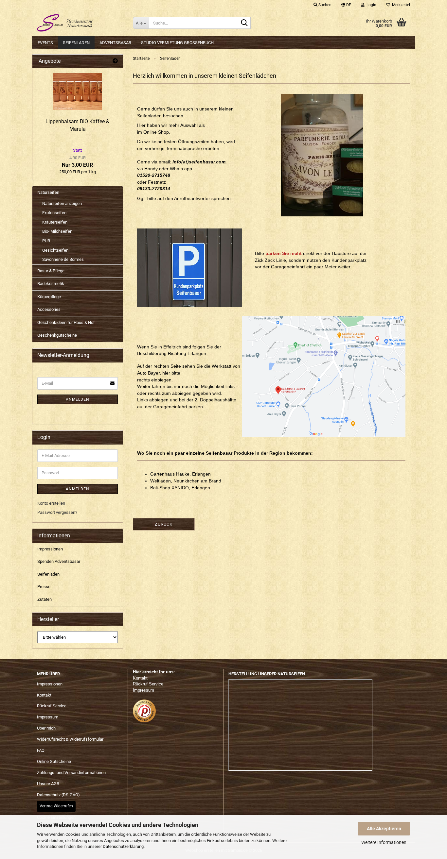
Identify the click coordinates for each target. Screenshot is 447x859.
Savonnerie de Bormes (63, 259)
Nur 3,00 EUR (77, 158)
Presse (43, 586)
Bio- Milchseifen (57, 231)
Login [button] (370, 5)
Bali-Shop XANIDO (169, 487)
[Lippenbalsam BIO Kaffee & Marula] (77, 91)
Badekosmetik (50, 283)
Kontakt (44, 695)
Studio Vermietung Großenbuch (177, 42)
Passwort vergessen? (57, 512)
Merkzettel (400, 5)
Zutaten (44, 599)
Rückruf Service (51, 705)
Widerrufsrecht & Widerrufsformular (70, 739)
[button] (346, 5)
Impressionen (50, 549)
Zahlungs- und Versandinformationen (71, 772)
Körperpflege (49, 296)
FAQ (41, 750)
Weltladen (160, 480)
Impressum (47, 717)
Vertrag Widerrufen (56, 806)
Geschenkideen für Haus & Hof (66, 322)
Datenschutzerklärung (123, 846)
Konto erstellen (51, 503)
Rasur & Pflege (50, 270)
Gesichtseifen (55, 250)
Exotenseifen (54, 212)
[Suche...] (244, 23)
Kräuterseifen (54, 222)
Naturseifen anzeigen (62, 203)
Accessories (49, 309)
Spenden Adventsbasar (58, 561)
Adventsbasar (115, 42)
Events (45, 42)
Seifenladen (76, 42)
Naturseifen (48, 192)
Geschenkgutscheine (57, 335)
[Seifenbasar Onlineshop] (80, 23)
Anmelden (77, 399)
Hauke (182, 474)
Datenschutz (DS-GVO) (58, 794)
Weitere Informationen (383, 842)
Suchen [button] (324, 5)
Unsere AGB (48, 783)
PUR (46, 240)
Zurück (163, 524)
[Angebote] (115, 61)
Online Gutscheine (54, 761)
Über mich (46, 728)
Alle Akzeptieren (384, 828)
